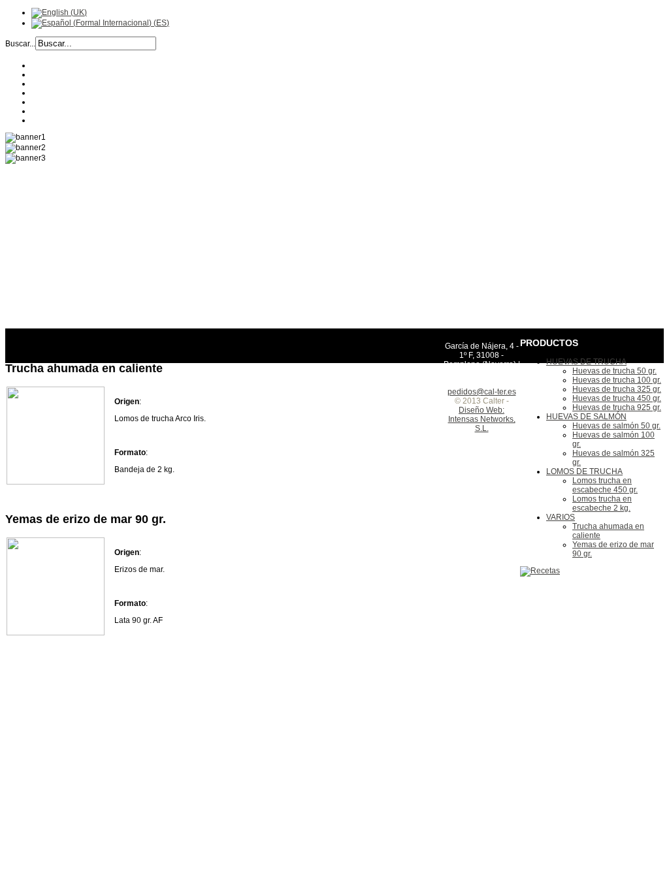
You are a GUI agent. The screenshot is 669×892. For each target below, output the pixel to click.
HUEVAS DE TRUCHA (586, 361)
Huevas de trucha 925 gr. (616, 407)
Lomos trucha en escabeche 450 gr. (605, 485)
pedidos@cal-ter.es (482, 391)
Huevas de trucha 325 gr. (616, 389)
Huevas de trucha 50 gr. (614, 370)
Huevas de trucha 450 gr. (616, 398)
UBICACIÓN (53, 111)
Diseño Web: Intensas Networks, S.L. (481, 419)
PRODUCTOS (56, 92)
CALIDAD (48, 101)
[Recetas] (540, 570)
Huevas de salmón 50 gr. (616, 425)
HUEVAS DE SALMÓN (586, 416)
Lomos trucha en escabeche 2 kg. (602, 503)
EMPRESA (50, 65)
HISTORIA (49, 74)
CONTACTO (52, 120)
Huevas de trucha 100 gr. (616, 380)
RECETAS (49, 83)
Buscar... (20, 43)
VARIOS (560, 517)
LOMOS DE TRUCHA (584, 471)
